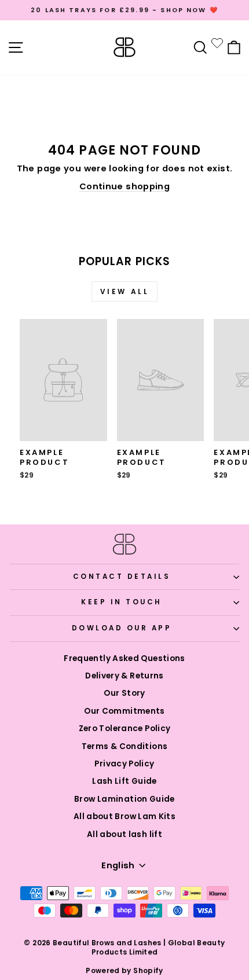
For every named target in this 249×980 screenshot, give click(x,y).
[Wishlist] (217, 43)
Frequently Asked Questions (124, 658)
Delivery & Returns (124, 675)
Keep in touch (121, 602)
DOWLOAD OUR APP (122, 628)
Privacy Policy (124, 763)
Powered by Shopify (124, 970)
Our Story (124, 693)
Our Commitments (124, 711)
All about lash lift (124, 834)
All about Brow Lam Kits (124, 816)
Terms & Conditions (125, 746)
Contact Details (122, 576)
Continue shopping (124, 186)
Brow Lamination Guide (124, 799)
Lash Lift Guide (124, 781)
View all (124, 291)
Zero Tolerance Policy (125, 728)
